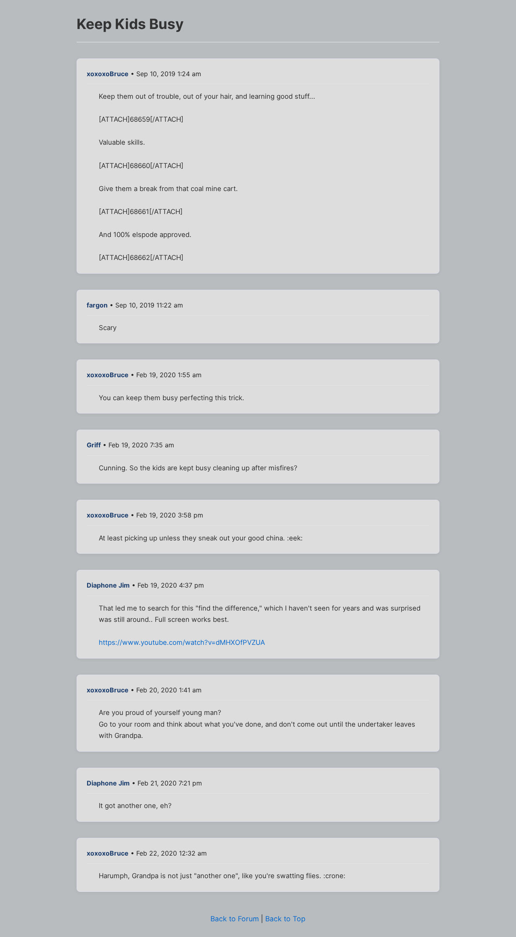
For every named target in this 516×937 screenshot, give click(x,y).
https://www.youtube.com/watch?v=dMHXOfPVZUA (182, 642)
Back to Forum (234, 918)
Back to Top (285, 918)
